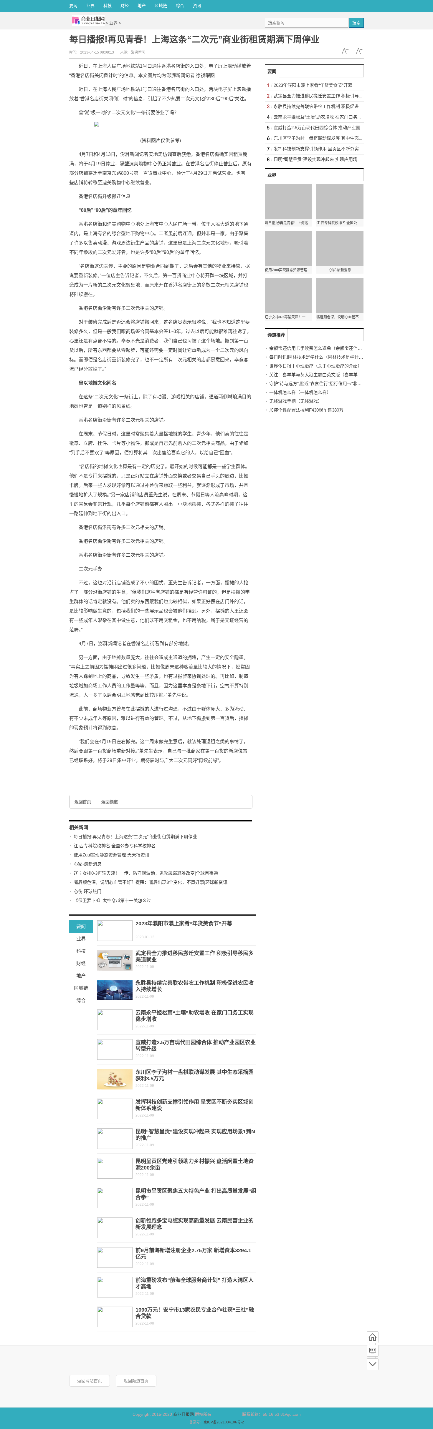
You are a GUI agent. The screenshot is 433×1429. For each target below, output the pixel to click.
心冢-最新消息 (88, 863)
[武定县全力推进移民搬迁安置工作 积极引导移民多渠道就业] (115, 960)
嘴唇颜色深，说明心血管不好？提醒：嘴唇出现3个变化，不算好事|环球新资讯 (150, 882)
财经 (124, 6)
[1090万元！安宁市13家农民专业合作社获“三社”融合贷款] (115, 1317)
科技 (107, 6)
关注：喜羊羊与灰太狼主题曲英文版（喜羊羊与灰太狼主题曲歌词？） (337, 374)
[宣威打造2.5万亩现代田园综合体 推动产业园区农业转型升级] (115, 1049)
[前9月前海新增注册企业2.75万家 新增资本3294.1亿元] (115, 1257)
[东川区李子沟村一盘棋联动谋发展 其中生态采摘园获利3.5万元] (115, 1079)
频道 (373, 1351)
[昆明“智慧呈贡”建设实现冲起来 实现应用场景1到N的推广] (115, 1138)
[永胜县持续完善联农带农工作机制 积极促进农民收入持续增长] (115, 990)
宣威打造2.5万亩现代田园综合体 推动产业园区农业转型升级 (332, 127)
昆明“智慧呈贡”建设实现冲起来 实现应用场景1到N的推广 (329, 159)
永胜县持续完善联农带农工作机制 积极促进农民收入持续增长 (334, 106)
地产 (142, 6)
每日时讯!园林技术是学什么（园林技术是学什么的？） (322, 357)
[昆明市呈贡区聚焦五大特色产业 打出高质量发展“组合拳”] (115, 1198)
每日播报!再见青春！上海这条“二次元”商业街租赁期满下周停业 (135, 836)
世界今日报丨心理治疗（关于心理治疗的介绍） (315, 365)
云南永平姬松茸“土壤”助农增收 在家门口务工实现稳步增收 (331, 116)
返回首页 (83, 801)
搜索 (356, 22)
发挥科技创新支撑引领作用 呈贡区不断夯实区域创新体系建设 (334, 148)
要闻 (73, 6)
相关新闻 (78, 827)
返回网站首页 (89, 1380)
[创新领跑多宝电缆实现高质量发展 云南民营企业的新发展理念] (115, 1227)
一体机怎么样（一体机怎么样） (300, 392)
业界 (90, 6)
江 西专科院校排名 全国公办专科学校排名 (115, 845)
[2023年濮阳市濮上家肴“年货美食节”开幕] (115, 930)
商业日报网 (183, 1414)
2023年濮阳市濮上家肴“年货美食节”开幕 (183, 923)
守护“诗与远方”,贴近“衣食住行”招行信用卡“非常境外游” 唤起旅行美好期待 (341, 383)
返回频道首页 (136, 1380)
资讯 (197, 6)
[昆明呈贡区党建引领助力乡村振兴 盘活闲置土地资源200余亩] (115, 1168)
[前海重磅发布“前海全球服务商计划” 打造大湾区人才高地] (115, 1287)
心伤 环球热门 (87, 891)
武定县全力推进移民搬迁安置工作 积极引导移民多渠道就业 (332, 95)
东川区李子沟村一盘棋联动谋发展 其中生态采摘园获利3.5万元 (335, 138)
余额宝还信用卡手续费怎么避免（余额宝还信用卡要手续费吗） (331, 348)
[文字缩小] (359, 51)
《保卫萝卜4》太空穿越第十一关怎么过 (112, 900)
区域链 (161, 6)
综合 (180, 6)
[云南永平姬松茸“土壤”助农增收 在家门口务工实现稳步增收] (115, 1019)
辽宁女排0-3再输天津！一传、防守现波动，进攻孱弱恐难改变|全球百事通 (146, 873)
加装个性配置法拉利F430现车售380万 (306, 409)
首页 (373, 1337)
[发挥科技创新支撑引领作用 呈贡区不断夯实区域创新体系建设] (115, 1109)
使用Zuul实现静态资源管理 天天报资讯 (111, 854)
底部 (373, 1364)
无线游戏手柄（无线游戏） (295, 401)
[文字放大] (345, 51)
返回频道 (109, 801)
